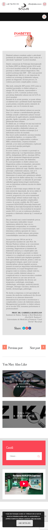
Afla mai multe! (36, 519)
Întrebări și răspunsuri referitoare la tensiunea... (24, 382)
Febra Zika (24, 412)
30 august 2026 (25, 386)
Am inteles (25, 523)
